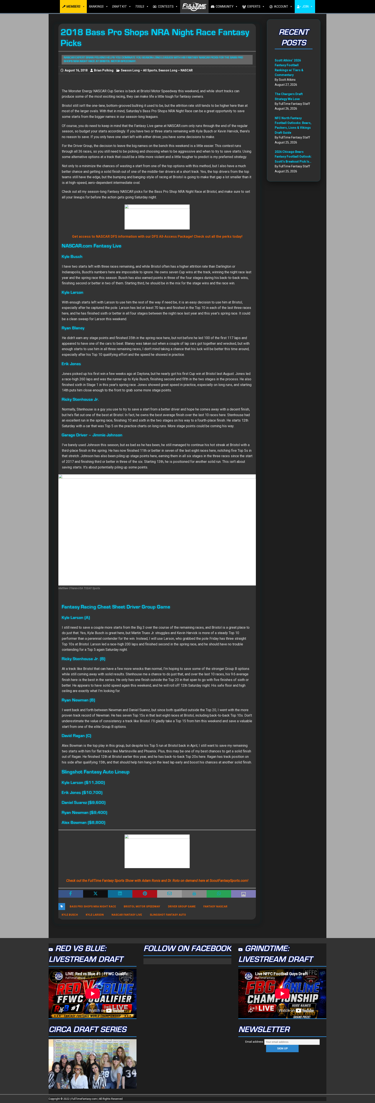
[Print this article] (194, 894)
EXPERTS (253, 6)
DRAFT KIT (119, 6)
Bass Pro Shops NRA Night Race (93, 906)
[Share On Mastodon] (243, 894)
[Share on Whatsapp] (219, 894)
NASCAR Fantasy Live (127, 914)
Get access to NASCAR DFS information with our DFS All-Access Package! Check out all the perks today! (157, 236)
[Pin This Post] (144, 894)
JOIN (305, 6)
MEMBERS (73, 6)
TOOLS (139, 6)
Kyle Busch (70, 914)
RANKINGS (96, 6)
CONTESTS (166, 6)
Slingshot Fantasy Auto (168, 914)
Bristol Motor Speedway (142, 906)
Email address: (254, 1041)
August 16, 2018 (76, 70)
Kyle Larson (95, 914)
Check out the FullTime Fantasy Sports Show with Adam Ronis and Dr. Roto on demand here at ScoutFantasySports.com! (157, 881)
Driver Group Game (182, 906)
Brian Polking (103, 70)
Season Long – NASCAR (175, 70)
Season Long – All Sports (139, 70)
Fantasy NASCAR (215, 906)
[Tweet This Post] (95, 894)
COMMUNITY (225, 6)
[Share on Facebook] (70, 894)
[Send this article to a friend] (169, 894)
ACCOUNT (281, 6)
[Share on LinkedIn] (120, 894)
